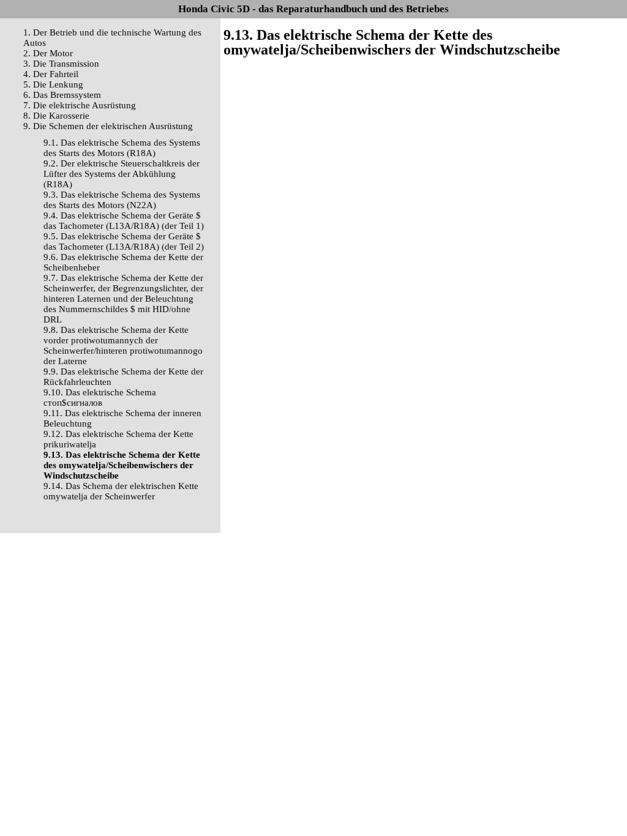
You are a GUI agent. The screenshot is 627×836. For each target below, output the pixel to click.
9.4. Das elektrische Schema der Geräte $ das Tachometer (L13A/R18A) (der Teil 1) (123, 221)
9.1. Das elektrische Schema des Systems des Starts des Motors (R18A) (121, 148)
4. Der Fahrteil (50, 74)
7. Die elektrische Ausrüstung (79, 105)
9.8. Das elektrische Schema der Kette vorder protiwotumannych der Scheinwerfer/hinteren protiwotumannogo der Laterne (123, 345)
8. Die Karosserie (56, 116)
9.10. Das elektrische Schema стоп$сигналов (99, 397)
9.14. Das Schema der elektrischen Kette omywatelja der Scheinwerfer (120, 491)
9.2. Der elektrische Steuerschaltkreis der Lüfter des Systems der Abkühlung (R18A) (121, 174)
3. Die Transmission (61, 64)
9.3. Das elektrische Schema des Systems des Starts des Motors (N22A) (121, 200)
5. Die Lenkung (53, 84)
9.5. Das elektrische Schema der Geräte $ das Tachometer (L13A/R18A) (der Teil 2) (123, 241)
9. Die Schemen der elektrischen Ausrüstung (108, 126)
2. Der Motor (48, 53)
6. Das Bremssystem (62, 95)
